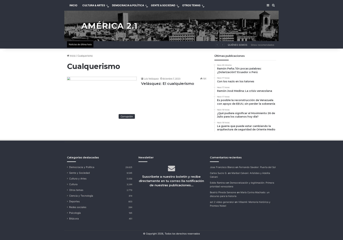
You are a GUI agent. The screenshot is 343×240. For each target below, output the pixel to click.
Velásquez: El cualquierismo (167, 83)
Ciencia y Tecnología (81, 195)
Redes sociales (77, 207)
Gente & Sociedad (163, 5)
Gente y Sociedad (79, 172)
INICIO (73, 5)
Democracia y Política (81, 167)
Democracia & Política (128, 5)
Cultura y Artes (77, 178)
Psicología (75, 212)
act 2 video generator (222, 202)
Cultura (73, 184)
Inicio (72, 55)
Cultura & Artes (93, 5)
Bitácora (74, 218)
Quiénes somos (237, 44)
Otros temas (76, 190)
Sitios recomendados (262, 44)
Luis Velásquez (151, 78)
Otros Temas (191, 5)
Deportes (74, 201)
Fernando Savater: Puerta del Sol (257, 167)
